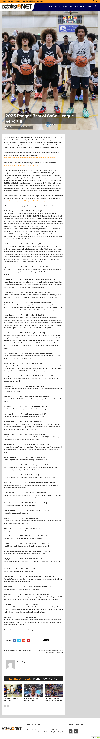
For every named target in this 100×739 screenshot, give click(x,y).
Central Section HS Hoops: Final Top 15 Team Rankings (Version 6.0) (50, 652)
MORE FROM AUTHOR (46, 678)
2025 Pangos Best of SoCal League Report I (17, 652)
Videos (17, 1)
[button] (95, 6)
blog (5, 695)
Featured (27, 695)
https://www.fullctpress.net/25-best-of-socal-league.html (21, 165)
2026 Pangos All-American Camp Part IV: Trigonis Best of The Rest (53, 700)
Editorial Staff (30, 1)
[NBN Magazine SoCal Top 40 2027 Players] (13, 690)
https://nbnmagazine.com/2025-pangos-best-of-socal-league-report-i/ (30, 201)
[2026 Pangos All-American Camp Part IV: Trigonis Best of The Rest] (54, 690)
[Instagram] (93, 1)
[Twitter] (96, 1)
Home (4, 1)
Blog (23, 1)
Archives (10, 1)
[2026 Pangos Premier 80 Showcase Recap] (33, 690)
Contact (40, 1)
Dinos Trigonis (10, 126)
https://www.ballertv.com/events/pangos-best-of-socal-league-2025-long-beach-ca (30, 157)
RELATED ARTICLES (19, 678)
